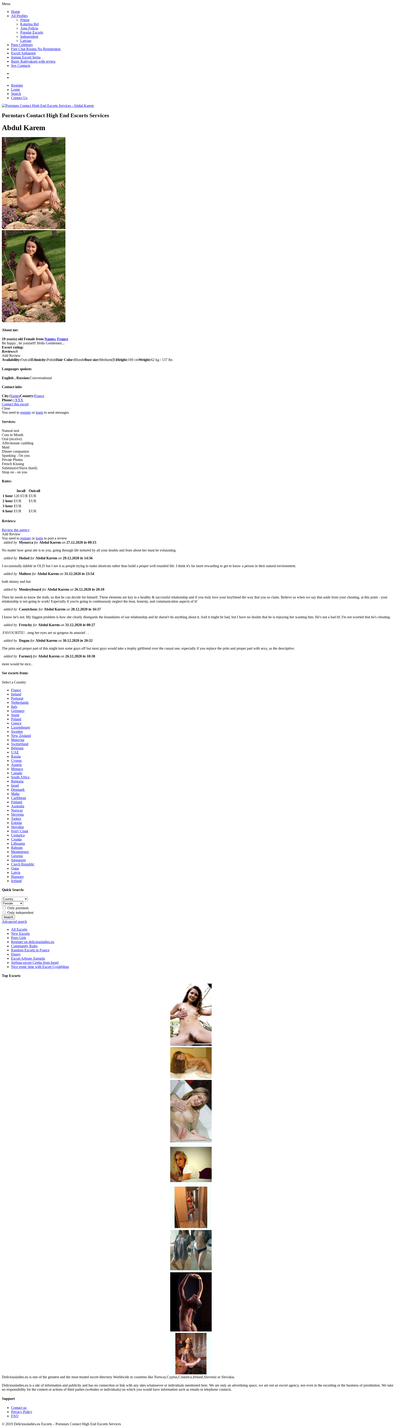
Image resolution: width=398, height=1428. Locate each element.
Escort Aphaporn (23, 53)
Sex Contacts (20, 65)
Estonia (16, 823)
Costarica (18, 835)
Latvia (15, 872)
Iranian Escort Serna (26, 57)
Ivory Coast (19, 831)
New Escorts (20, 933)
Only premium (17, 908)
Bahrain (17, 848)
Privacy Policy (21, 1412)
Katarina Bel (29, 24)
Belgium (17, 748)
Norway (17, 810)
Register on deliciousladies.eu (32, 942)
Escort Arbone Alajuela (28, 958)
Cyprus (16, 760)
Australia (17, 806)
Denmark (18, 790)
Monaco (17, 769)
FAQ (14, 1416)
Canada (16, 773)
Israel (15, 785)
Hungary (17, 877)
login (39, 412)
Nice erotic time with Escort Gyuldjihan (40, 967)
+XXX (18, 400)
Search (16, 94)
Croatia (16, 839)
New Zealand (21, 736)
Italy (14, 707)
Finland (16, 802)
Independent (29, 36)
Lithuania (18, 843)
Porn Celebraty (22, 45)
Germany (18, 711)
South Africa (20, 777)
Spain (15, 715)
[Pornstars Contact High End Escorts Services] (48, 106)
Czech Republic (22, 864)
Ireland (16, 694)
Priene (24, 20)
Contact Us (19, 98)
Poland (16, 719)
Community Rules (24, 946)
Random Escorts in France (30, 950)
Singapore (18, 860)
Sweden (17, 731)
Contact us (18, 1408)
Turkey (16, 819)
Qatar (15, 868)
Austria (16, 765)
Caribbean (18, 798)
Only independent (19, 913)
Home (15, 12)
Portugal (17, 698)
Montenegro (20, 852)
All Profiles (19, 16)
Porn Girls (18, 938)
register (25, 412)
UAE (15, 752)
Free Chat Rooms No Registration (36, 49)
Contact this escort (15, 404)
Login (15, 89)
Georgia (17, 856)
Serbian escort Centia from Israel (35, 963)
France (62, 339)
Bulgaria (17, 781)
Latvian (25, 41)
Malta (15, 794)
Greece (16, 723)
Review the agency (16, 530)
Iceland (16, 881)
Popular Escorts (31, 32)
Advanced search (14, 922)
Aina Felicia (29, 28)
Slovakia (17, 827)
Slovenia (17, 814)
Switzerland (19, 744)
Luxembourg (20, 727)
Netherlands (20, 702)
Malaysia (17, 740)
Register (17, 85)
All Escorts (19, 929)
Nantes (49, 339)
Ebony (16, 954)
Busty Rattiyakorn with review (33, 61)
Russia (16, 756)
